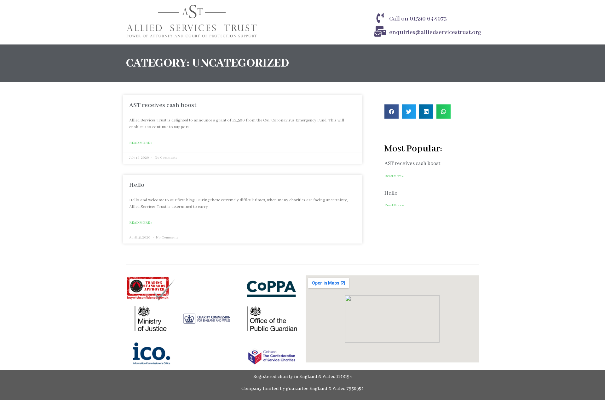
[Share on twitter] (409, 111)
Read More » (140, 143)
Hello (136, 185)
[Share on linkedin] (426, 111)
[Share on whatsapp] (443, 111)
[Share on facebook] (391, 111)
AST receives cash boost (162, 105)
